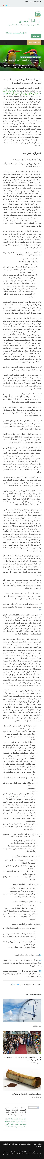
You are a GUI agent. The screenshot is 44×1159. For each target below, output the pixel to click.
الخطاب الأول (15, 984)
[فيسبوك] (9, 6)
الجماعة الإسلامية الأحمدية (18, 1151)
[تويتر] (6, 6)
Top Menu (36, 2)
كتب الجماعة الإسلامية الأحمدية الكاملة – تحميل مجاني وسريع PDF (22, 1155)
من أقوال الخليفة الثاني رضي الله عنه (29, 57)
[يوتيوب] (3, 6)
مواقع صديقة (32, 1151)
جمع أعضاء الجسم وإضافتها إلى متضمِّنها (26, 1094)
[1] (4, 93)
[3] (16, 796)
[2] (40, 609)
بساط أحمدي (29, 20)
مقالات (38, 57)
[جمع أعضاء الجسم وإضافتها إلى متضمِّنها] (22, 1092)
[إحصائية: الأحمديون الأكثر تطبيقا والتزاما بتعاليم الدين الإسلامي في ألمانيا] (22, 1055)
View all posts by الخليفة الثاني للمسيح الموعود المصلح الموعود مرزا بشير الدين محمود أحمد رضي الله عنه (15, 1122)
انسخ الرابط (36, 36)
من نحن (5, 1151)
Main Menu (33, 42)
